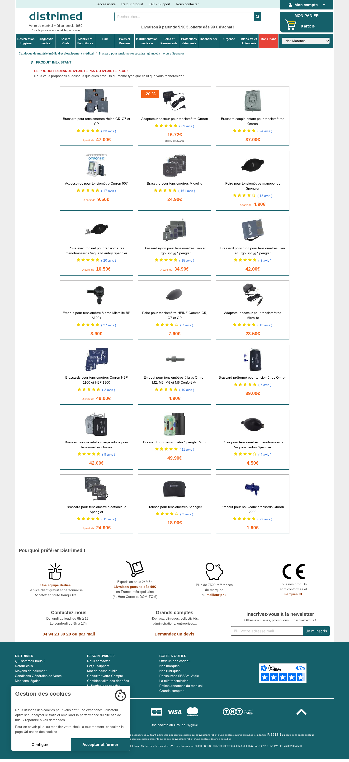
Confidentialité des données (108, 681)
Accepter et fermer (100, 744)
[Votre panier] (291, 24)
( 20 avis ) (108, 260)
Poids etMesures (125, 41)
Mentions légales (27, 681)
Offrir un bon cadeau (174, 661)
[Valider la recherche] (257, 16)
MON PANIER (307, 16)
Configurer (41, 744)
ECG (105, 39)
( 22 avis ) (264, 519)
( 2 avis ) (108, 390)
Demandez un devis (174, 634)
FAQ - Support (159, 4)
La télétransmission (174, 681)
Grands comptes (171, 691)
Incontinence (209, 39)
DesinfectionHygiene (25, 41)
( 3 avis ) (186, 514)
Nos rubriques (169, 671)
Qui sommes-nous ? (30, 661)
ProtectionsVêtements (189, 41)
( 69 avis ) (186, 126)
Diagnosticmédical (46, 41)
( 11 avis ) (186, 449)
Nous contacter (187, 4)
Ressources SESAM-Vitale (179, 676)
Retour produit (132, 4)
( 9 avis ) (264, 260)
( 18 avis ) (264, 196)
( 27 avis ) (108, 325)
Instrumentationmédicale (146, 41)
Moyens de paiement (31, 671)
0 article (308, 26)
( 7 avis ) (186, 325)
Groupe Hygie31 (186, 725)
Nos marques (169, 666)
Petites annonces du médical (181, 686)
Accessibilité (106, 4)
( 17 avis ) (108, 191)
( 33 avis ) (108, 131)
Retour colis (24, 666)
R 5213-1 (274, 734)
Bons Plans (268, 39)
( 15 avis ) (186, 260)
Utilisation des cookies (40, 732)
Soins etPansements (169, 41)
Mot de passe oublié (102, 671)
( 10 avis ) (186, 390)
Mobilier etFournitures (85, 41)
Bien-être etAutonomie (249, 41)
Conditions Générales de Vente (38, 676)
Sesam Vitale (65, 41)
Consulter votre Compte (105, 676)
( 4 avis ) (264, 454)
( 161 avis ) (186, 191)
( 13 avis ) (264, 325)
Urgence (229, 39)
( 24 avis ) (264, 131)
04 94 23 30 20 (56, 634)
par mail (87, 634)
